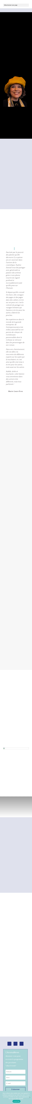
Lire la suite (9, 128)
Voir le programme (12, 1029)
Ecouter (17, 890)
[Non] (30, 1097)
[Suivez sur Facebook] (15, 1044)
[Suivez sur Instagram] (9, 1044)
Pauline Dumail (13, 971)
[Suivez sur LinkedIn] (21, 1044)
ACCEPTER (16, 1101)
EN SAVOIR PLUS (13, 199)
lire (17, 850)
